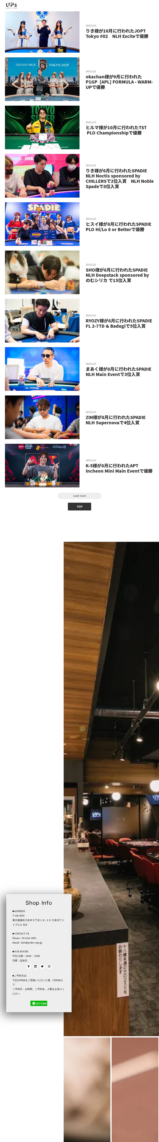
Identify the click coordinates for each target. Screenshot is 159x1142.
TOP (79, 506)
